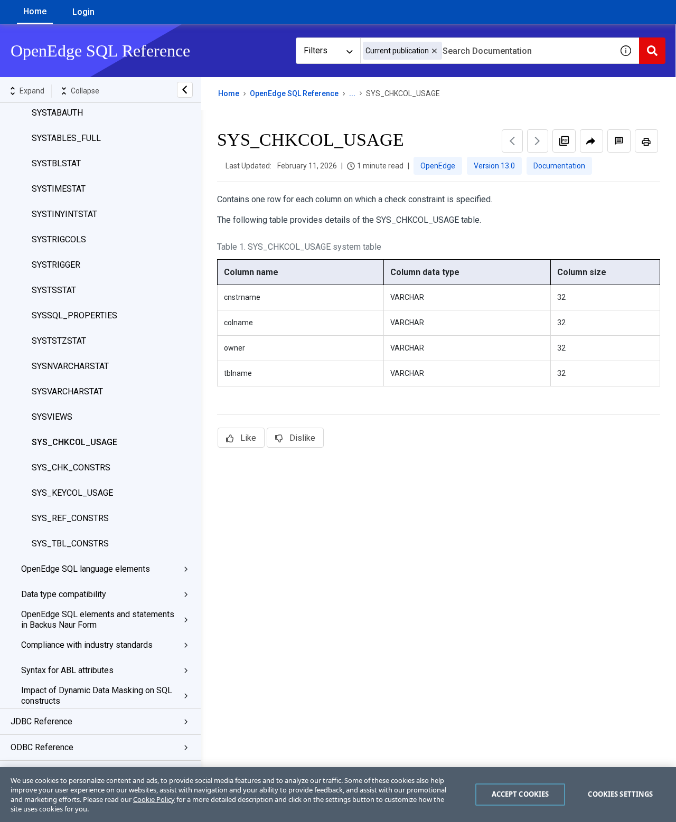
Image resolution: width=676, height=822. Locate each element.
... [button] (352, 93)
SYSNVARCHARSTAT (70, 366)
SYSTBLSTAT (56, 163)
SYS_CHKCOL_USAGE (74, 442)
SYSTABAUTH (57, 113)
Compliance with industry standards (87, 645)
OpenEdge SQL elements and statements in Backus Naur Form (97, 619)
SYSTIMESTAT (59, 189)
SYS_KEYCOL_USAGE (72, 493)
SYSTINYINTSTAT (64, 214)
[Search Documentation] (652, 50)
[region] (338, 794)
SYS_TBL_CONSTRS (70, 543)
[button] (434, 51)
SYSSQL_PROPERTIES (74, 315)
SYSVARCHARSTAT (67, 391)
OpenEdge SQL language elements (85, 569)
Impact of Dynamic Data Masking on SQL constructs (96, 695)
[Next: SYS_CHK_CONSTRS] (537, 141)
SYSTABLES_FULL (66, 138)
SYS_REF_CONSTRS (70, 518)
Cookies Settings (620, 794)
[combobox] (486, 50)
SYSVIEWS (52, 417)
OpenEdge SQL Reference (294, 93)
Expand (32, 91)
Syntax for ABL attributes (67, 670)
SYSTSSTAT (54, 290)
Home (34, 11)
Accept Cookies (520, 794)
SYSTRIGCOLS (59, 239)
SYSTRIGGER (56, 265)
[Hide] (185, 90)
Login (83, 12)
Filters (315, 50)
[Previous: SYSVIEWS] (512, 141)
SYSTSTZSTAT (59, 341)
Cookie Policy (154, 799)
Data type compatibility (63, 594)
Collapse (85, 91)
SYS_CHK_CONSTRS (71, 467)
